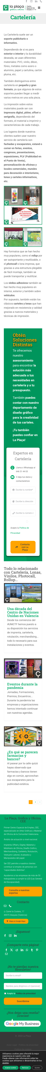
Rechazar (25, 1068)
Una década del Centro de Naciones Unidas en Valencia (23, 612)
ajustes (5, 1063)
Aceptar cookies (10, 1068)
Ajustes (37, 1068)
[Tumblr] (31, 950)
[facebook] (26, 1)
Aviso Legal (12, 1045)
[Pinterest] (37, 950)
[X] (11, 950)
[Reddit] (16, 950)
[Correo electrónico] (6, 954)
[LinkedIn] (22, 950)
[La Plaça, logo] (19, 6)
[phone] (41, 1)
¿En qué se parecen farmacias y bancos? (22, 755)
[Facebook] (6, 950)
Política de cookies (23, 1049)
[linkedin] (36, 1)
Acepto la (21, 993)
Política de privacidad (26, 993)
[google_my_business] (22, 1019)
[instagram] (31, 1)
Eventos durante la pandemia (22, 686)
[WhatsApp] (27, 950)
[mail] (5, 906)
